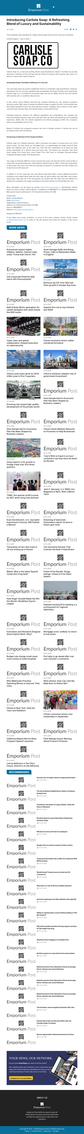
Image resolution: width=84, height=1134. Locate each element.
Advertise (47, 1131)
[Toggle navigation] (53, 7)
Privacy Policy (36, 1131)
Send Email (15, 200)
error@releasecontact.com (16, 220)
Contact (56, 1131)
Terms (27, 1131)
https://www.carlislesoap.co (23, 210)
